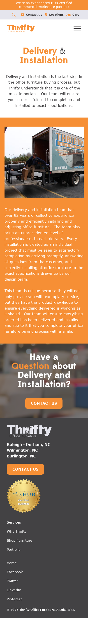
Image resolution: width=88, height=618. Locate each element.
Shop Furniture (19, 540)
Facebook (15, 572)
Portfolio (14, 549)
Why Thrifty (17, 531)
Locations (56, 14)
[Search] (14, 14)
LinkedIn (14, 590)
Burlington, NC (21, 456)
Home (12, 563)
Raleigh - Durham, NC (28, 444)
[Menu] (77, 28)
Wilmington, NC (22, 450)
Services (14, 522)
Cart (75, 14)
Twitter (12, 581)
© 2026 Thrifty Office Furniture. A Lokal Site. (41, 609)
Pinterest (14, 599)
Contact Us (34, 14)
